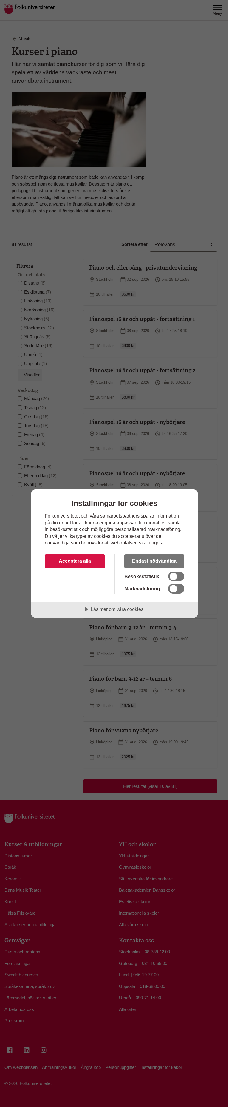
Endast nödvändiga (154, 560)
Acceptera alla (75, 560)
